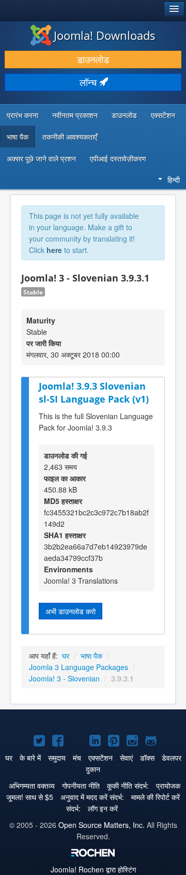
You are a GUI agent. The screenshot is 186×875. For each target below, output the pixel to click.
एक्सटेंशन (163, 115)
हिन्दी (173, 179)
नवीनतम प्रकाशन (75, 115)
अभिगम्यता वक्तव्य (32, 785)
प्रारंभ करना (22, 115)
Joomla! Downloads (105, 35)
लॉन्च (89, 82)
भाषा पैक (17, 136)
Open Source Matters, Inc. (101, 825)
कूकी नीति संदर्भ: (128, 785)
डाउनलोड (93, 59)
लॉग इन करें (103, 808)
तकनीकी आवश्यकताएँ (69, 136)
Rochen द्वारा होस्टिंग (93, 869)
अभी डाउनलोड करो (70, 611)
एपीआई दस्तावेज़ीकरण (118, 158)
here (54, 250)
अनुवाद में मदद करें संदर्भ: (92, 797)
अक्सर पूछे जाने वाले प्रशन (41, 158)
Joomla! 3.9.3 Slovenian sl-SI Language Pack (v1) (94, 392)
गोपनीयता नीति (81, 785)
